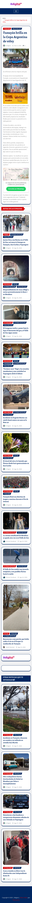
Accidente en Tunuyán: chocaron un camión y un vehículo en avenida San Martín (15, 740)
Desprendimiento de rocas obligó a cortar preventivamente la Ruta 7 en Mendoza (16, 292)
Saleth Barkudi (10, 647)
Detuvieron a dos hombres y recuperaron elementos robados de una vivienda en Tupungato (16, 817)
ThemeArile (16, 900)
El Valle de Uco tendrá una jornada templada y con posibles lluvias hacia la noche (16, 571)
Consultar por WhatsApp (16, 189)
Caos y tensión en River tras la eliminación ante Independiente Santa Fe (15, 873)
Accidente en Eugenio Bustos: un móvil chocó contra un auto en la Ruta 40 (15, 420)
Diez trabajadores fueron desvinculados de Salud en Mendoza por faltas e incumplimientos (13, 780)
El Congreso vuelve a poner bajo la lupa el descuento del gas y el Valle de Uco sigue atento (15, 330)
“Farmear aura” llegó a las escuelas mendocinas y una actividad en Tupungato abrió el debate (16, 371)
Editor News (23, 898)
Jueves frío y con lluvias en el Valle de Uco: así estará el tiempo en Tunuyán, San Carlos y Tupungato (15, 242)
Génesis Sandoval (11, 541)
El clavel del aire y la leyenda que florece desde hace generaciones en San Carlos (16, 463)
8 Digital (8, 45)
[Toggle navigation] (16, 11)
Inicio (4, 18)
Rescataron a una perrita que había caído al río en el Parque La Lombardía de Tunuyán (16, 641)
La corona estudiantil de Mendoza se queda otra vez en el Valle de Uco (16, 536)
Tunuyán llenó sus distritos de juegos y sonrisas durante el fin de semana (15, 499)
